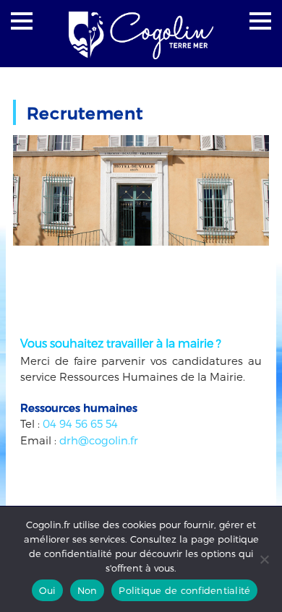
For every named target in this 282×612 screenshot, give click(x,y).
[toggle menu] (21, 21)
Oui (47, 590)
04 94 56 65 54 (80, 423)
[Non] (264, 559)
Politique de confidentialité (184, 590)
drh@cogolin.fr (98, 440)
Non (87, 590)
